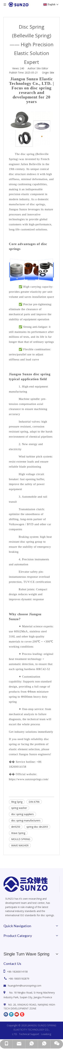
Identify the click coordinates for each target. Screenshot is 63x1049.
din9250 (15, 826)
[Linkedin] (11, 1014)
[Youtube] (17, 1014)
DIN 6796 (34, 801)
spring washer (19, 808)
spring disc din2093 (37, 826)
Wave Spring (18, 833)
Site (52, 72)
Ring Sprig (16, 801)
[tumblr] (22, 1014)
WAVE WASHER (20, 845)
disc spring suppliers (22, 814)
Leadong (46, 1034)
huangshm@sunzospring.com (24, 985)
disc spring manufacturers (25, 820)
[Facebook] (6, 1014)
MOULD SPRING (20, 839)
